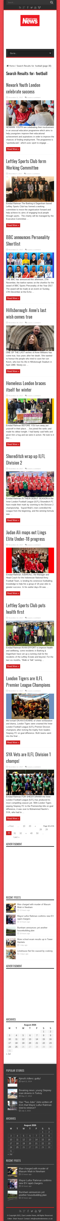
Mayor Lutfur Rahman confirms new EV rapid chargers (35, 1182)
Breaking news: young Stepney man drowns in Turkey (35, 1091)
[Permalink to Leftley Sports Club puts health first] (30, 645)
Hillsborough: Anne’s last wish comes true (26, 313)
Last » (16, 837)
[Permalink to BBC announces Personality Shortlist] (30, 277)
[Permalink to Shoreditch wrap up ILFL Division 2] (30, 496)
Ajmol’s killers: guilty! (30, 1078)
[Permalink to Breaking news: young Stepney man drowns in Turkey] (12, 1098)
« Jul (8, 1054)
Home (12, 66)
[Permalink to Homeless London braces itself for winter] (30, 423)
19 (23, 1043)
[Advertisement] (31, 37)
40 (31, 833)
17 (9, 1043)
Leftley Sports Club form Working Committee (26, 164)
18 (16, 1043)
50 (37, 833)
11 (16, 1039)
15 (44, 1039)
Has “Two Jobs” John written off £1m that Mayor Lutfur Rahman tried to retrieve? (35, 1105)
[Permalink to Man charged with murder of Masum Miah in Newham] (11, 912)
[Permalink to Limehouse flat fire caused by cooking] (11, 958)
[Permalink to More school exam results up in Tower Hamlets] (11, 947)
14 (37, 1039)
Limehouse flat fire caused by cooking (34, 951)
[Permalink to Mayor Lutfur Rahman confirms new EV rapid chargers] (11, 923)
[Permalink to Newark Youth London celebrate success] (30, 125)
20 (30, 826)
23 (50, 1043)
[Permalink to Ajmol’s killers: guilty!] (12, 1086)
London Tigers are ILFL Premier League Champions (28, 681)
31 (15, 833)
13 (30, 1039)
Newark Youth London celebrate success (23, 88)
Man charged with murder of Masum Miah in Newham (33, 1170)
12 (23, 1039)
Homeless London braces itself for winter (26, 386)
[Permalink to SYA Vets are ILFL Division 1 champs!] (30, 794)
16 (50, 1039)
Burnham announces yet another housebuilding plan (33, 1193)
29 (46, 829)
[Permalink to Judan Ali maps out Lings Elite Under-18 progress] (30, 572)
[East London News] (30, 24)
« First (11, 826)
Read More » (13, 149)
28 (41, 829)
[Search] (51, 2)
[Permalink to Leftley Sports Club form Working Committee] (30, 201)
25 (16, 1047)
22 (44, 1043)
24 (9, 1047)
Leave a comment (33, 97)
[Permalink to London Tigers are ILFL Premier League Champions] (30, 718)
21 (37, 1043)
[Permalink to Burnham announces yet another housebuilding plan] (11, 935)
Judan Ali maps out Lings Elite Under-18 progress (26, 535)
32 (21, 833)
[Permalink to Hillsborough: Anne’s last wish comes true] (30, 350)
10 (24, 826)
